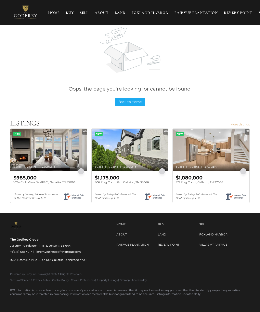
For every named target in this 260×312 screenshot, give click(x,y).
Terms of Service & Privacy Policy (30, 280)
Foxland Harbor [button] (150, 12)
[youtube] (62, 301)
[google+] (74, 301)
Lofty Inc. (31, 273)
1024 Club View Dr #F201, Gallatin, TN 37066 (44, 182)
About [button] (102, 12)
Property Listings (107, 280)
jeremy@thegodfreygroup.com (58, 252)
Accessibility (139, 280)
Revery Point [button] (238, 12)
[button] (25, 12)
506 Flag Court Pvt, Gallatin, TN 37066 (122, 182)
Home (54, 12)
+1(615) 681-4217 (21, 252)
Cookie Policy (60, 280)
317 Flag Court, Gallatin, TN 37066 (199, 182)
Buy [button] (70, 12)
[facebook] (15, 301)
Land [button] (120, 12)
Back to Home (130, 102)
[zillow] (38, 301)
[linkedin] (27, 301)
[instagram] (50, 301)
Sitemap (125, 280)
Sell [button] (84, 12)
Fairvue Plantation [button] (196, 12)
